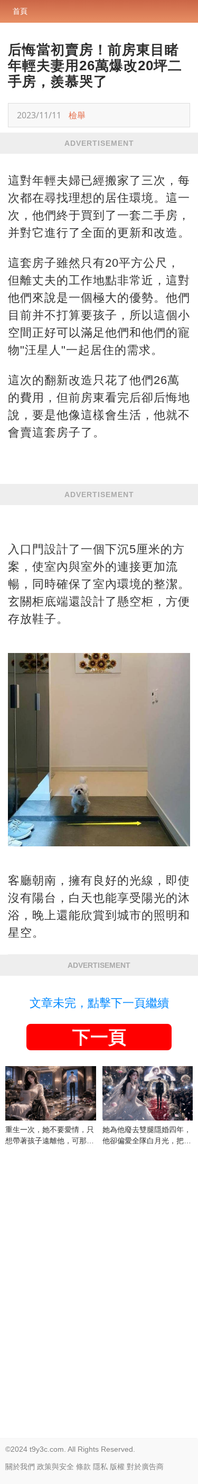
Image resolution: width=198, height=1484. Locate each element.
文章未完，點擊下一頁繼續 (99, 1003)
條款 (83, 1466)
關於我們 (20, 1466)
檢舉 (77, 115)
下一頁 (99, 1037)
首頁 (20, 11)
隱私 (100, 1466)
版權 (117, 1466)
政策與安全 (55, 1466)
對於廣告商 (145, 1466)
